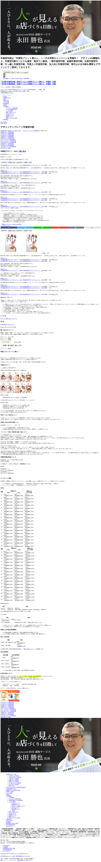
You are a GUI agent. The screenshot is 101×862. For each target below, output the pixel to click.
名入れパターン (10, 113)
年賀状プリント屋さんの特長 (13, 790)
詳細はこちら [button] (4, 170)
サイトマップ (9, 826)
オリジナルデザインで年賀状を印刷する (16, 787)
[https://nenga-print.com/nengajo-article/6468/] (11, 182)
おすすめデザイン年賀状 (15, 777)
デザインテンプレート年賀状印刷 (31, 130)
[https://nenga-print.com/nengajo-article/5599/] (11, 171)
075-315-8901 (4, 122)
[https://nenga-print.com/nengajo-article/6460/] (11, 173)
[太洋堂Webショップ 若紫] (15, 856)
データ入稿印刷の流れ (11, 109)
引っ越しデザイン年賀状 (15, 783)
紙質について (9, 116)
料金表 (7, 794)
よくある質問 (9, 110)
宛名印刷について (16, 809)
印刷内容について (16, 804)
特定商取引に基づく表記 (12, 823)
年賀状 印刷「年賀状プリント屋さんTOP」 (11, 130)
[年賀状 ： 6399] (33, 200)
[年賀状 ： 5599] (33, 171)
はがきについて (15, 807)
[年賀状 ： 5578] (33, 198)
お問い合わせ (4, 123)
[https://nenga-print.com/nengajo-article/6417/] (11, 165)
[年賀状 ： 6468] (33, 182)
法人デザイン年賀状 (14, 784)
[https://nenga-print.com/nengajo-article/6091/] (11, 192)
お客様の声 (9, 819)
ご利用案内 (9, 796)
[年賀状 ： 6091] (33, 192)
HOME (5, 96)
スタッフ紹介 (9, 793)
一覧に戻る (22, 151)
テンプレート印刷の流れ (12, 108)
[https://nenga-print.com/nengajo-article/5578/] (11, 198)
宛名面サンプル (10, 115)
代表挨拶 (5, 119)
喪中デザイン (12, 785)
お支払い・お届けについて (18, 806)
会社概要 (8, 822)
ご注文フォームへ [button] (5, 225)
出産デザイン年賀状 (14, 781)
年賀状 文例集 (10, 791)
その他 (13, 810)
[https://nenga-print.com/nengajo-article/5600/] (11, 206)
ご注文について (15, 803)
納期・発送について (11, 112)
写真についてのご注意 (11, 118)
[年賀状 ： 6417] (33, 165)
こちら (18, 688)
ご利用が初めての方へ (11, 788)
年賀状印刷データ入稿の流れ (16, 800)
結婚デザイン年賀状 (14, 780)
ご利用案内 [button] (6, 106)
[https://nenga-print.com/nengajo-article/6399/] (11, 200)
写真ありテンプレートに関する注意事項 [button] (11, 224)
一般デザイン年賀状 (14, 778)
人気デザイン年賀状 (14, 775)
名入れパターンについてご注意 (8, 327)
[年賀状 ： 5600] (33, 206)
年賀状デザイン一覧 (11, 774)
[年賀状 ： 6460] (33, 173)
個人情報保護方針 (10, 824)
